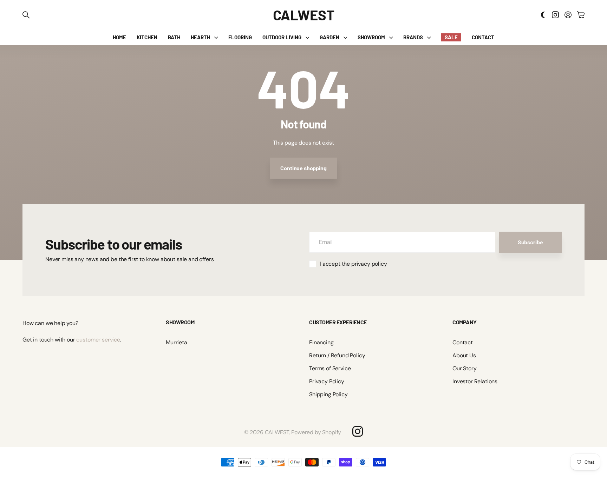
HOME (119, 37)
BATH (174, 37)
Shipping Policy (328, 394)
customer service (98, 339)
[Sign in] (568, 14)
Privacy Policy (326, 381)
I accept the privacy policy (353, 263)
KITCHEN (147, 37)
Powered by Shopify (316, 432)
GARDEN (329, 37)
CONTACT (483, 37)
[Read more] (555, 14)
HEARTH (200, 37)
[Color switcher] (543, 14)
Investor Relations (474, 381)
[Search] (26, 14)
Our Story (464, 368)
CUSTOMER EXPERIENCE (338, 322)
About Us (464, 355)
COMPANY (464, 322)
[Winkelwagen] (581, 14)
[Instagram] (357, 431)
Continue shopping (303, 168)
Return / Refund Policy (337, 355)
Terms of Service (330, 368)
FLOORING (240, 37)
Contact (462, 342)
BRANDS (413, 37)
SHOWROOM (371, 37)
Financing (321, 342)
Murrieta (176, 342)
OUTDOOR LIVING (281, 37)
